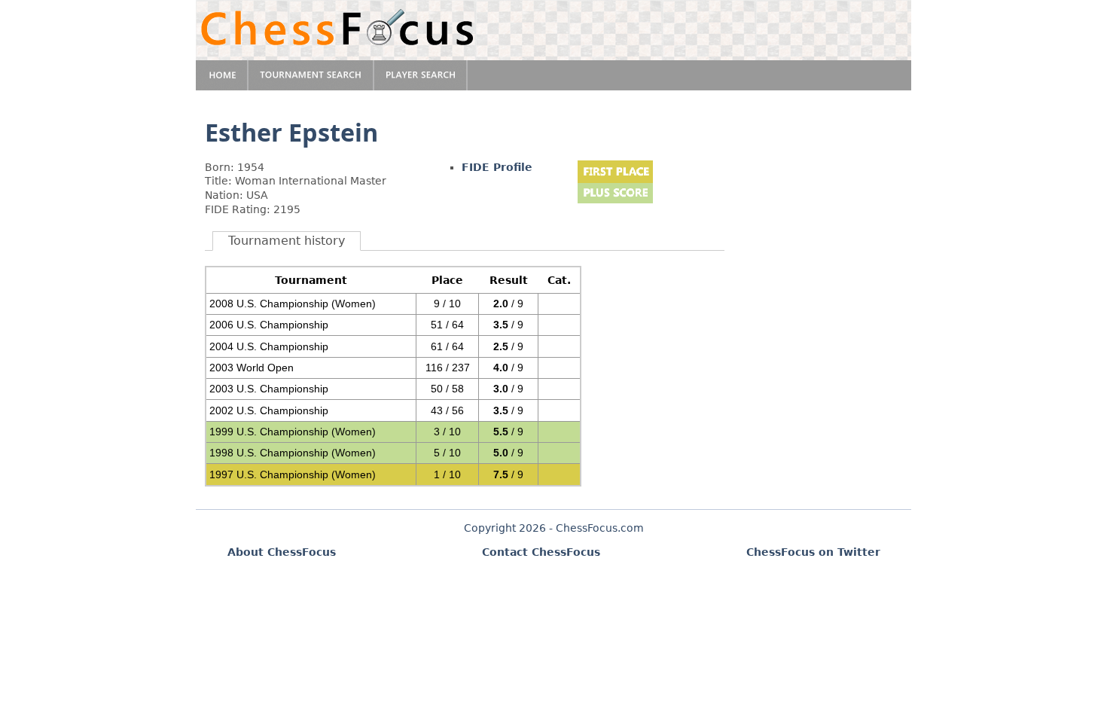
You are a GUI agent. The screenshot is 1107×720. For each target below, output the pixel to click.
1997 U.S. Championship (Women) (292, 474)
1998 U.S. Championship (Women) (292, 453)
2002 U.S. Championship (268, 410)
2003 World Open (251, 368)
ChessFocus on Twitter (813, 552)
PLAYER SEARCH (421, 75)
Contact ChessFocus (541, 552)
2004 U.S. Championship (268, 346)
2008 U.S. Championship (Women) (292, 303)
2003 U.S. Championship (268, 389)
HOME (222, 75)
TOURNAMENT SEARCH (311, 75)
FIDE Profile (497, 167)
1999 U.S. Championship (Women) (292, 432)
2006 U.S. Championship (268, 325)
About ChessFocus (281, 552)
